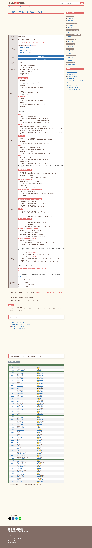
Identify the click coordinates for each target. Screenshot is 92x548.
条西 (39, 370)
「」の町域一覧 (20, 324)
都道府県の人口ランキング (17, 326)
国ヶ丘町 (40, 482)
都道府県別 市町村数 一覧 (73, 89)
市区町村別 (70, 20)
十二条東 (40, 412)
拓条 (39, 399)
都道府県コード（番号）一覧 (18, 328)
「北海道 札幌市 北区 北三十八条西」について (25, 12)
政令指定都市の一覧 (72, 72)
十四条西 (40, 394)
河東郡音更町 (20, 463)
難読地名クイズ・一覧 (73, 78)
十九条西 (40, 381)
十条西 (39, 396)
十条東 (39, 425)
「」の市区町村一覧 (17, 322)
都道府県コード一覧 (72, 85)
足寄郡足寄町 (20, 471)
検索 (82, 3)
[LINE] (20, 518)
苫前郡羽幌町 (20, 461)
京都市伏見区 (20, 476)
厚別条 (39, 430)
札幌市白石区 (20, 427)
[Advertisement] (36, 24)
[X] (9, 518)
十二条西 (40, 383)
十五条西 (40, 386)
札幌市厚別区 (20, 430)
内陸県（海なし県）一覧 (73, 87)
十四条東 (40, 422)
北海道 (12, 367)
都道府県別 (70, 18)
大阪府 (12, 481)
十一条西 (40, 373)
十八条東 (40, 417)
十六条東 (40, 419)
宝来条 (39, 463)
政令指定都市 (30, 45)
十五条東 (40, 414)
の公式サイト (26, 48)
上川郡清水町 (20, 466)
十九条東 (40, 409)
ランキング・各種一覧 (15, 538)
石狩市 (19, 450)
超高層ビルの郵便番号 (73, 76)
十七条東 (40, 404)
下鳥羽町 (40, 476)
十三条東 (40, 406)
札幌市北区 (20, 373)
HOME (11, 536)
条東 (39, 368)
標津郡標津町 (20, 474)
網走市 (19, 440)
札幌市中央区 (20, 368)
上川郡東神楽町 (21, 458)
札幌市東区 (20, 401)
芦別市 (19, 445)
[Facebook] (13, 518)
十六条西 (40, 391)
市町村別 (70, 32)
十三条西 (40, 378)
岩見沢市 (19, 438)
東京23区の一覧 (71, 74)
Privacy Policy (13, 542)
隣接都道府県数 (71, 64)
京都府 (12, 476)
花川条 (39, 450)
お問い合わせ (13, 540)
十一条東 (40, 401)
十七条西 (40, 375)
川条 (39, 427)
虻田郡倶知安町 (21, 453)
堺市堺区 (19, 482)
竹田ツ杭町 (41, 479)
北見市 (19, 432)
